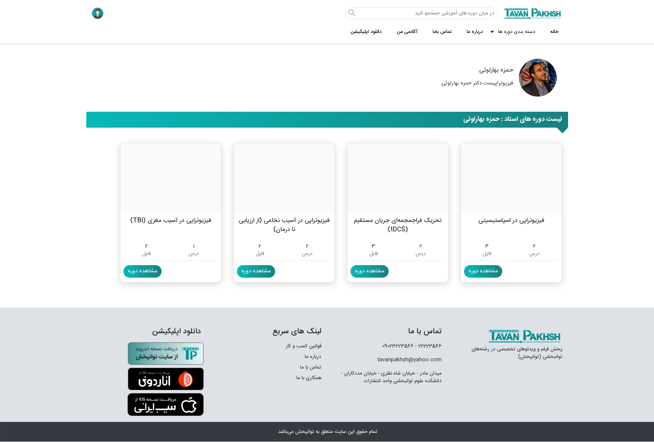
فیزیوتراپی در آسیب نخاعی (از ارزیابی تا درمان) (284, 224)
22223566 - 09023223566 (412, 346)
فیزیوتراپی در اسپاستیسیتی (511, 221)
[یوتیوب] (376, 401)
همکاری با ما (308, 378)
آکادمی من (407, 32)
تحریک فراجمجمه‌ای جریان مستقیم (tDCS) (397, 224)
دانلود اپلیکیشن (366, 32)
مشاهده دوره (483, 271)
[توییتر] (397, 401)
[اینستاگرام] (415, 401)
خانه (554, 32)
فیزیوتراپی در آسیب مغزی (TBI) (170, 221)
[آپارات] (432, 401)
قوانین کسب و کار (303, 346)
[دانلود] (166, 354)
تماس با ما (310, 367)
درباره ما (475, 32)
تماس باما (442, 32)
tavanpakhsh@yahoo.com (409, 360)
